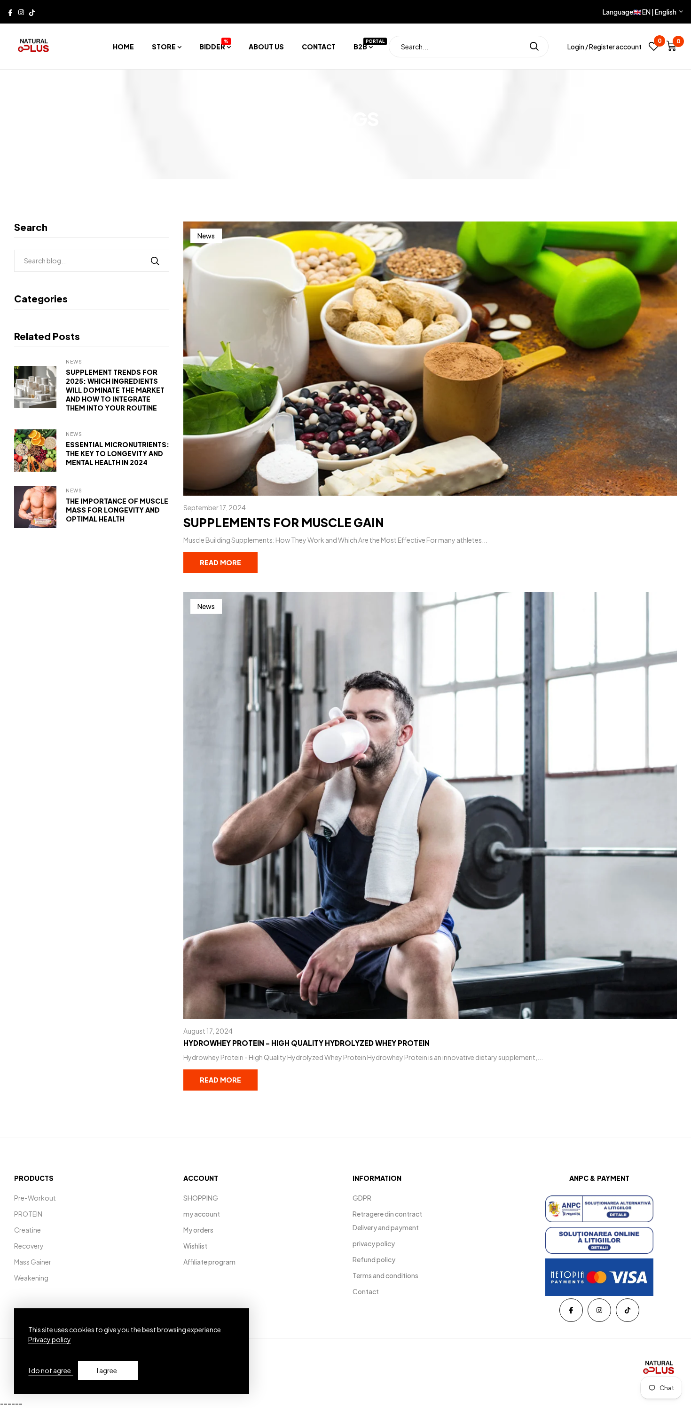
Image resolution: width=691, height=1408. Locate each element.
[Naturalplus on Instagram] (21, 12)
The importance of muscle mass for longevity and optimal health (117, 510)
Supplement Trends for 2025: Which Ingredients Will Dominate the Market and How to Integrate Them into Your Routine (115, 390)
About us (266, 46)
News (74, 361)
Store (164, 46)
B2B (363, 46)
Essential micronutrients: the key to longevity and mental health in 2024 (117, 453)
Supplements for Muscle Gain (283, 522)
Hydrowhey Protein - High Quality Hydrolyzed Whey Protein (306, 1042)
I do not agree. (51, 1370)
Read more (220, 562)
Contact (319, 46)
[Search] (534, 46)
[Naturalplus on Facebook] (10, 12)
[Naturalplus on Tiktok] (32, 12)
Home (123, 46)
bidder (213, 46)
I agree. (108, 1370)
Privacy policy (49, 1339)
